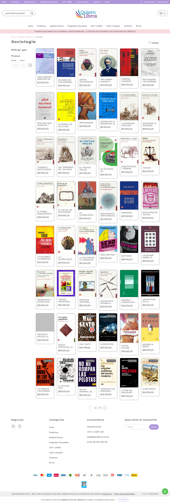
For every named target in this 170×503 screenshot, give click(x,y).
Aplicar (30, 65)
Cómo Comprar (82, 2)
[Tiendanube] (150, 494)
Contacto (97, 2)
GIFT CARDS (67, 2)
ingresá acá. (107, 494)
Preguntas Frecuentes (49, 2)
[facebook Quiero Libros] (20, 426)
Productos (15, 2)
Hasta (22, 60)
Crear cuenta (163, 2)
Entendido (123, 500)
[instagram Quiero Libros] (13, 426)
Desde (13, 60)
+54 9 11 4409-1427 (95, 432)
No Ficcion (29, 37)
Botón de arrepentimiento (125, 494)
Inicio (4, 2)
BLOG (107, 2)
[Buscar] (32, 13)
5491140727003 (94, 427)
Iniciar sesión (149, 2)
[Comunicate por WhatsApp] (165, 491)
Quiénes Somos (30, 2)
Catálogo (21, 37)
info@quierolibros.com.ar (98, 437)
